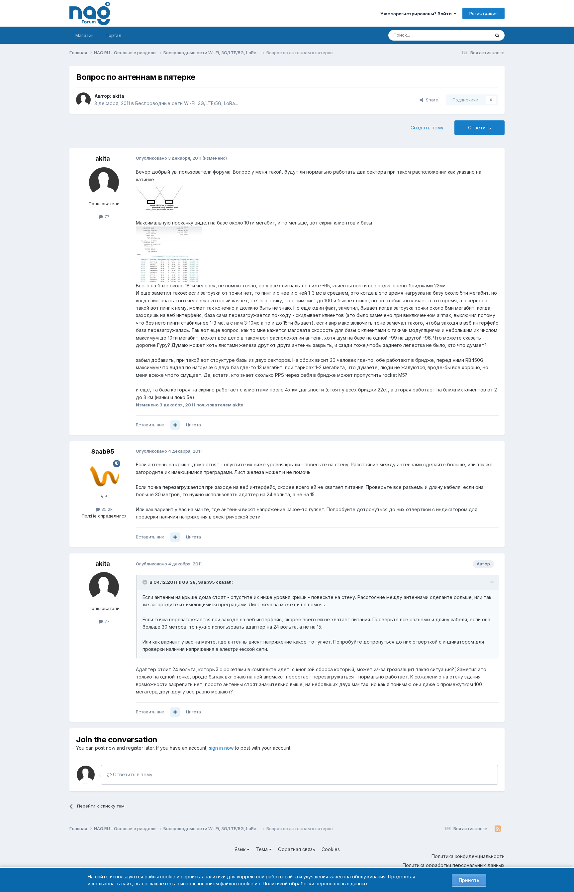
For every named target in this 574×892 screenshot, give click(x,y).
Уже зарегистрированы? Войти (417, 13)
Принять (469, 880)
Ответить (479, 127)
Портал (113, 35)
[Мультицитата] (175, 425)
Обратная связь (296, 849)
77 (106, 216)
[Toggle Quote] (145, 582)
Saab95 (102, 451)
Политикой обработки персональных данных (315, 883)
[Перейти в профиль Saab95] (104, 475)
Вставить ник (150, 424)
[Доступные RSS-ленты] (498, 828)
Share (430, 99)
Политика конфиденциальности (468, 856)
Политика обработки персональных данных (454, 865)
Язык (241, 849)
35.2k (106, 509)
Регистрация (483, 13)
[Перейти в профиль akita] (83, 99)
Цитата (193, 424)
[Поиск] (497, 35)
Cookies (331, 849)
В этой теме (469, 35)
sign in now (221, 748)
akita (118, 96)
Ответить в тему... (133, 774)
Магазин (84, 35)
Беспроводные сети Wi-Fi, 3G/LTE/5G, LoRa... (186, 103)
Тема (262, 849)
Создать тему (427, 127)
